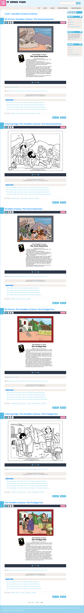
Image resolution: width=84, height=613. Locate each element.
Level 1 (45, 8)
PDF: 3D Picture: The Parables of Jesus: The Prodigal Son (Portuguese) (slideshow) (27, 399)
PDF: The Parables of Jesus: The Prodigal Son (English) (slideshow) (23, 581)
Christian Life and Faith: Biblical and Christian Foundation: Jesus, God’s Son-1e (28, 91)
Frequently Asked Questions (48, 608)
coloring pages (24, 198)
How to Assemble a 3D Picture (12, 87)
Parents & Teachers (63, 8)
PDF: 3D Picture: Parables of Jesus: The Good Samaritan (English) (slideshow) (26, 102)
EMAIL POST (55, 117)
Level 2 (52, 8)
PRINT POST (63, 117)
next (36, 602)
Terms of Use (69, 608)
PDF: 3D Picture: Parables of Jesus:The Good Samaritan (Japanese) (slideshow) (26, 107)
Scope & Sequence (76, 8)
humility (29, 403)
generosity (22, 113)
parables (38, 113)
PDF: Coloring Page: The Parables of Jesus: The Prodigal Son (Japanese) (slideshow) (27, 485)
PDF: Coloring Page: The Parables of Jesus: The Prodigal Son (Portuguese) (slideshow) (28, 488)
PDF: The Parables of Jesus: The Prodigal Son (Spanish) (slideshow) (23, 584)
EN (68, 12)
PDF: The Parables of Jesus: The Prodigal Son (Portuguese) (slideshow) (24, 588)
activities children (30, 113)
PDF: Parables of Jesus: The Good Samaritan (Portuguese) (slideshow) (24, 294)
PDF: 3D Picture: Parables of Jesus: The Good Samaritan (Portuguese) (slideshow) (27, 109)
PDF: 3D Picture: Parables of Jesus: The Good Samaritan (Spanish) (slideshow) (26, 105)
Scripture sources (60, 608)
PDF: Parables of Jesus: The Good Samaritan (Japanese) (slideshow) (23, 292)
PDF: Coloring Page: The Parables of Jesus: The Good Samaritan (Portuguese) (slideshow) (29, 194)
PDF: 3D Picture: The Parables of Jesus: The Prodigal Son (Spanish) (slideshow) (26, 395)
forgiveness (14, 403)
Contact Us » (73, 39)
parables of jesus (15, 113)
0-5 (39, 8)
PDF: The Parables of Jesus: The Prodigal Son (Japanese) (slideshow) (23, 586)
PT (75, 12)
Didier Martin (35, 95)
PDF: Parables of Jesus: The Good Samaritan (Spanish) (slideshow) (23, 290)
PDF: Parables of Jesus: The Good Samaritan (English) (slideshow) (23, 288)
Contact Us (76, 608)
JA (73, 12)
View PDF (63, 22)
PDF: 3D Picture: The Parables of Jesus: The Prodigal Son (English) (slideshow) (26, 392)
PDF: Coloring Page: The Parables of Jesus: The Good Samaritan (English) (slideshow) (27, 187)
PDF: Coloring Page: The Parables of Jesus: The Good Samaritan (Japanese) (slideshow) (28, 192)
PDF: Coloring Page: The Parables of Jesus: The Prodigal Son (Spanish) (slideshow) (27, 483)
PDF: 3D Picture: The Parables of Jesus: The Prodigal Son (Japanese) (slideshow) (26, 397)
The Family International (18, 610)
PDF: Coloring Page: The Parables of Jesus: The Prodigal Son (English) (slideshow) (27, 481)
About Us (37, 608)
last (40, 602)
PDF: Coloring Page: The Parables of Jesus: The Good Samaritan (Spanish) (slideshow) (28, 189)
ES (71, 12)
